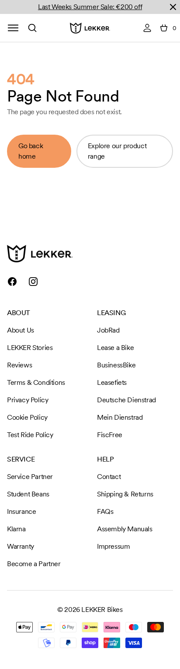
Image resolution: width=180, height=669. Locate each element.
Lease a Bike (115, 347)
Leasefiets (112, 382)
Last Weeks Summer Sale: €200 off (90, 7)
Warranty (20, 546)
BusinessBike (116, 365)
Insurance (21, 511)
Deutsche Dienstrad (126, 400)
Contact (109, 476)
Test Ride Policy (30, 435)
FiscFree (109, 435)
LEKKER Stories (29, 347)
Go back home (30, 151)
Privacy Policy (27, 400)
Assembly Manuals (124, 529)
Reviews (19, 365)
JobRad (108, 330)
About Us (20, 330)
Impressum (113, 546)
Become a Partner (34, 564)
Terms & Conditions (36, 382)
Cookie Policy (27, 417)
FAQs (105, 511)
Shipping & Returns (125, 494)
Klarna (16, 529)
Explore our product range (117, 151)
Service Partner (30, 476)
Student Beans (28, 494)
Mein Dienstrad (119, 417)
